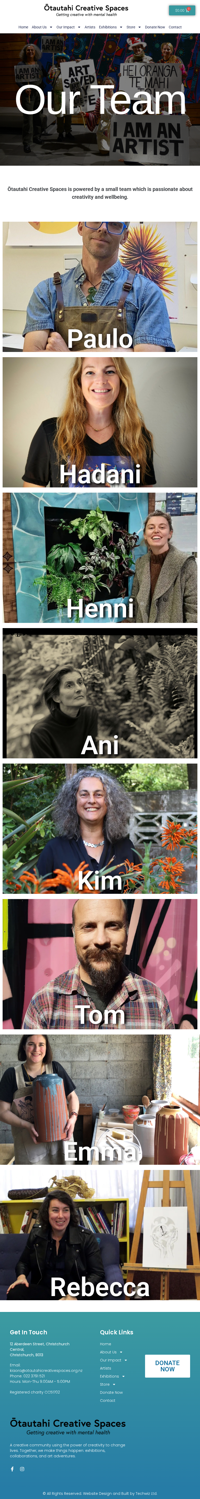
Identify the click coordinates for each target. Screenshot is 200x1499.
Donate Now (155, 27)
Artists (90, 27)
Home (23, 27)
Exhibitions (108, 27)
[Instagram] (22, 1469)
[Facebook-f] (12, 1469)
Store (131, 27)
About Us (39, 27)
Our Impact (66, 27)
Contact (175, 27)
